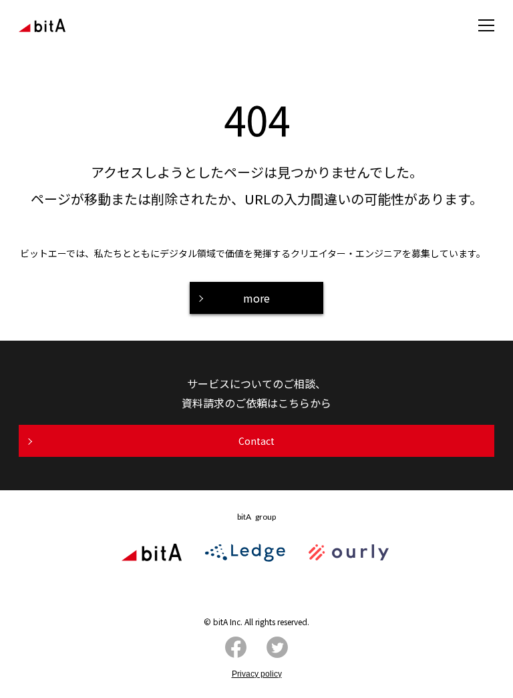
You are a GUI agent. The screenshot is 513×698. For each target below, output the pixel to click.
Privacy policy (257, 674)
